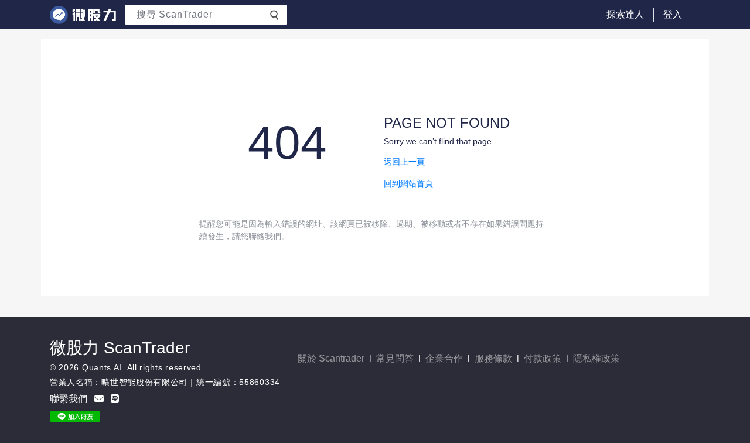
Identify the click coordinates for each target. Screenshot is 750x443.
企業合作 (444, 358)
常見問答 (395, 358)
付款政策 (542, 358)
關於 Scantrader (331, 358)
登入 (672, 14)
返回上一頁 (404, 161)
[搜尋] (274, 14)
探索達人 (625, 14)
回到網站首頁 (408, 183)
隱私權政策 (596, 358)
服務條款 (493, 358)
